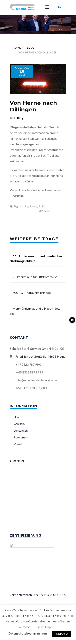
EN (59, 7)
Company (19, 423)
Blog (30, 47)
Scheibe (24, 206)
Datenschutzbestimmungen (27, 633)
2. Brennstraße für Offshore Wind (35, 277)
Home (17, 47)
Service (33, 206)
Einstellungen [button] (45, 627)
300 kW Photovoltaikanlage (32, 293)
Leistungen (21, 430)
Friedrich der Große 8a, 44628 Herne (40, 356)
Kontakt (19, 444)
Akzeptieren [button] (61, 633)
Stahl (41, 206)
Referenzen (21, 437)
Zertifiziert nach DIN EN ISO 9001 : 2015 (38, 594)
